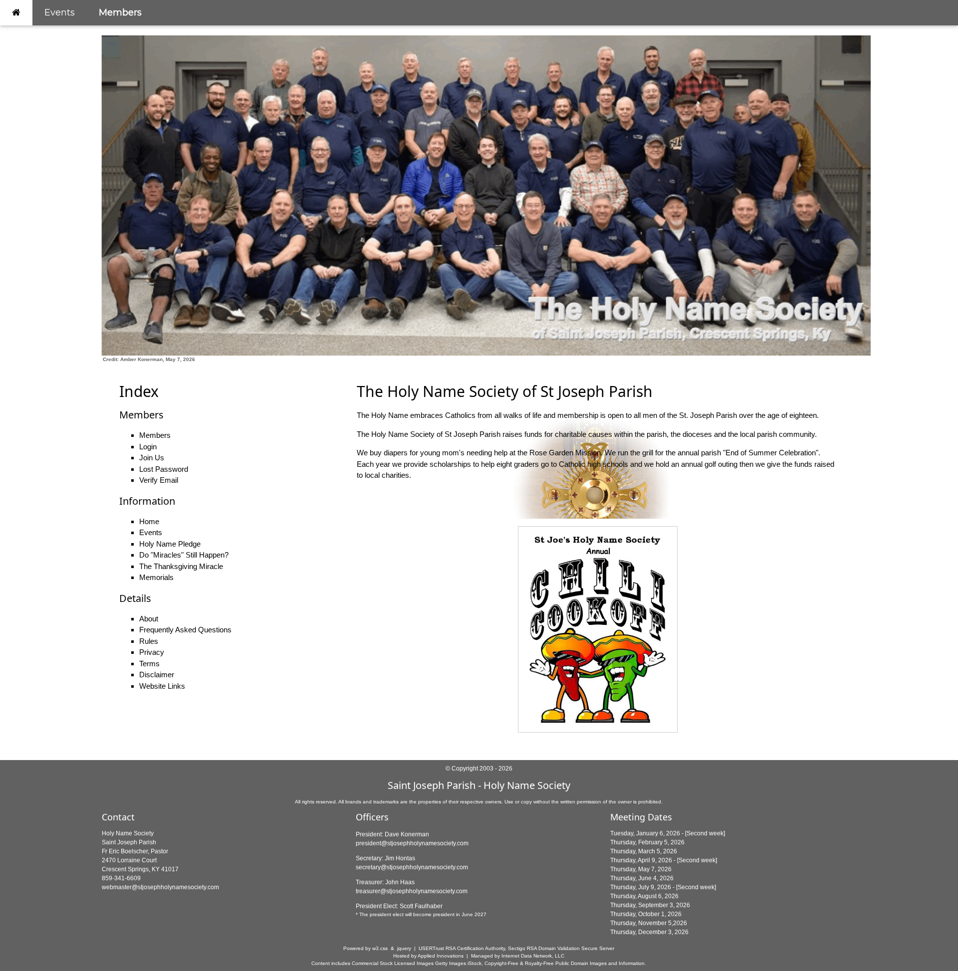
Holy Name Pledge (170, 544)
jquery (404, 948)
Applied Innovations (441, 956)
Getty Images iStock (458, 963)
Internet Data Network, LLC (532, 956)
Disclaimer (156, 674)
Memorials (156, 577)
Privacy (151, 652)
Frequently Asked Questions (185, 629)
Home (149, 521)
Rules (148, 641)
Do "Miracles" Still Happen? (184, 555)
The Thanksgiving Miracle (181, 566)
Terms (149, 663)
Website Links (162, 686)
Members (120, 12)
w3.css (380, 948)
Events (59, 12)
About (148, 618)
